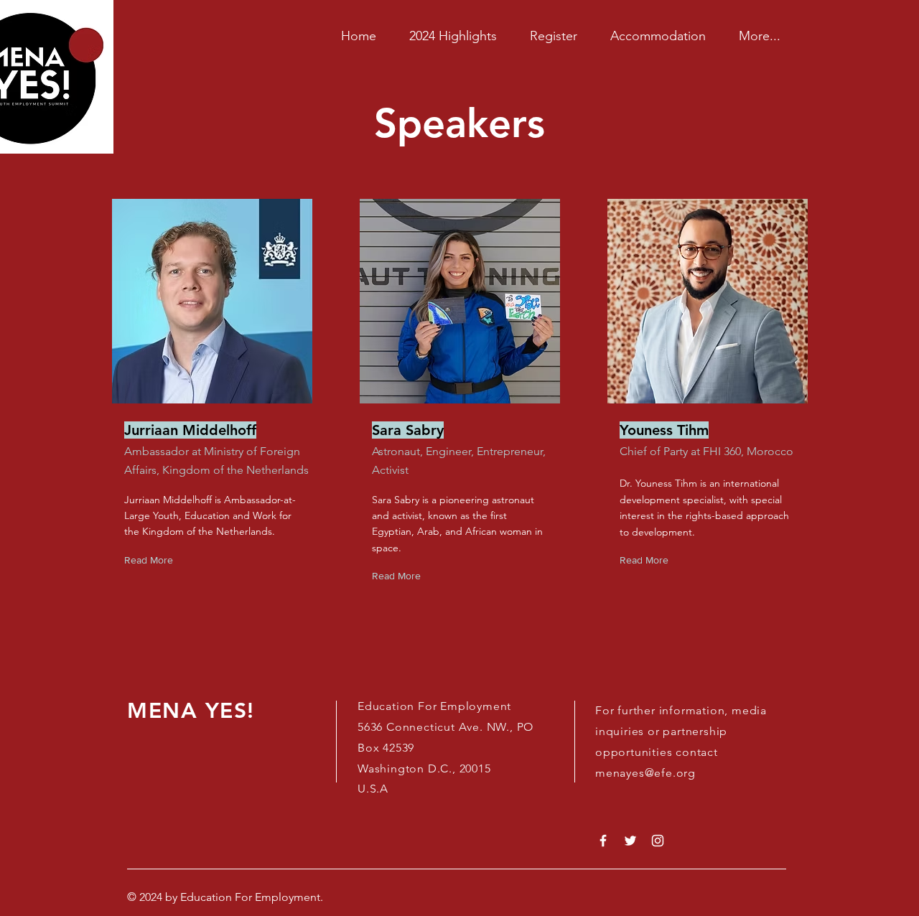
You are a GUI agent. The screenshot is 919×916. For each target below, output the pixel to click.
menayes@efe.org (645, 773)
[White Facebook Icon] (603, 841)
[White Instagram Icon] (658, 841)
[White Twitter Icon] (630, 841)
